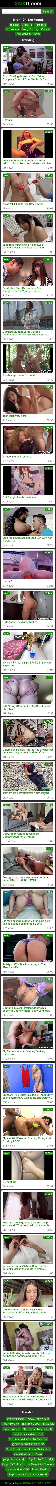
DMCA (27, 1483)
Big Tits (14, 24)
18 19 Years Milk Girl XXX (37, 1428)
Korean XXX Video (39, 1449)
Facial (36, 33)
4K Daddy (48, 1423)
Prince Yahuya (12, 1428)
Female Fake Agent (37, 1418)
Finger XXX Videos (13, 1464)
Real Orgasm (23, 33)
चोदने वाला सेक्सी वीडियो (18, 1469)
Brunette (27, 24)
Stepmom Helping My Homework (28, 1474)
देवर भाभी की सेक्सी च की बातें (28, 1454)
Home (8, 1483)
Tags (18, 1483)
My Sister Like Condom (40, 1464)
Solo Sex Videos (16, 1449)
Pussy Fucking (30, 29)
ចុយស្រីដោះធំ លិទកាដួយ (14, 1459)
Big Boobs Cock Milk (41, 1459)
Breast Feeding (40, 1469)
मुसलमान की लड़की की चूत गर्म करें (28, 1444)
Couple (45, 29)
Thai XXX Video (31, 1423)
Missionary (12, 29)
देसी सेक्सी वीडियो (15, 1418)
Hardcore (40, 24)
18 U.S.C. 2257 (42, 1483)
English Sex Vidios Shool (28, 1434)
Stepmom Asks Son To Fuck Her (28, 1439)
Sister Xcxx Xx (10, 1423)
